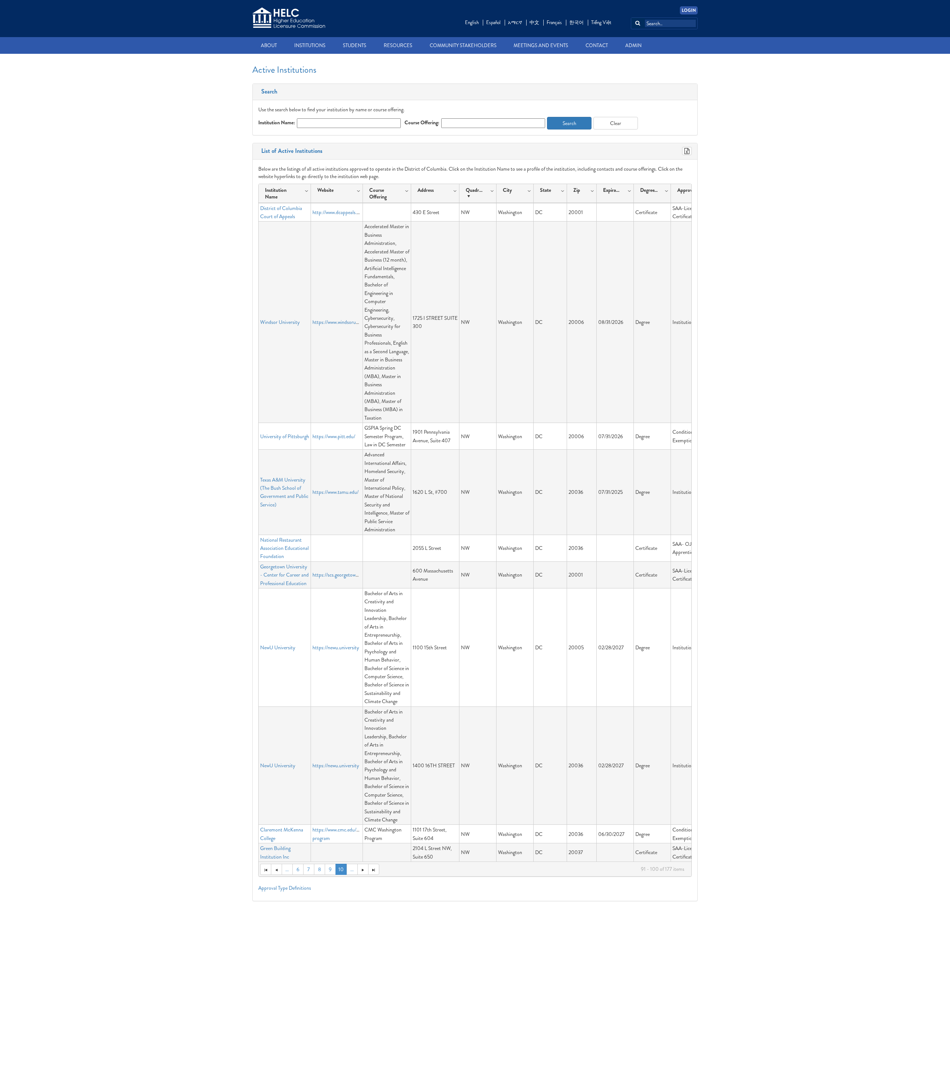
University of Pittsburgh (284, 436)
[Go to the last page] (373, 869)
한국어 (576, 22)
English (472, 22)
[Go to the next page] (362, 869)
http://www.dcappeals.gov (338, 212)
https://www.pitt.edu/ (333, 436)
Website (325, 190)
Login (689, 10)
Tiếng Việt (601, 22)
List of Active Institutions (290, 151)
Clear (615, 123)
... (287, 869)
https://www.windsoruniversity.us (345, 322)
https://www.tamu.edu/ (335, 492)
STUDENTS (354, 45)
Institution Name (275, 193)
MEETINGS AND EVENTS (541, 45)
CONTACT (597, 45)
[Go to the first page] (265, 869)
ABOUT (269, 45)
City (507, 190)
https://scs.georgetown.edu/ (340, 574)
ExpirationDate (613, 190)
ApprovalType (691, 190)
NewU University (277, 647)
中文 (534, 22)
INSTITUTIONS (309, 45)
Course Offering (378, 193)
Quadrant (476, 190)
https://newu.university (335, 647)
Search (267, 92)
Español (493, 22)
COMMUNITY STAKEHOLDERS (463, 45)
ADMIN (633, 45)
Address (425, 190)
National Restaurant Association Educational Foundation (284, 548)
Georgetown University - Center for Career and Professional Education (284, 575)
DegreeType (650, 190)
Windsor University (280, 322)
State (545, 190)
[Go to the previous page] (276, 869)
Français (554, 22)
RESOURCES (398, 45)
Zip (576, 190)
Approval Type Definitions (284, 888)
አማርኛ (515, 22)
